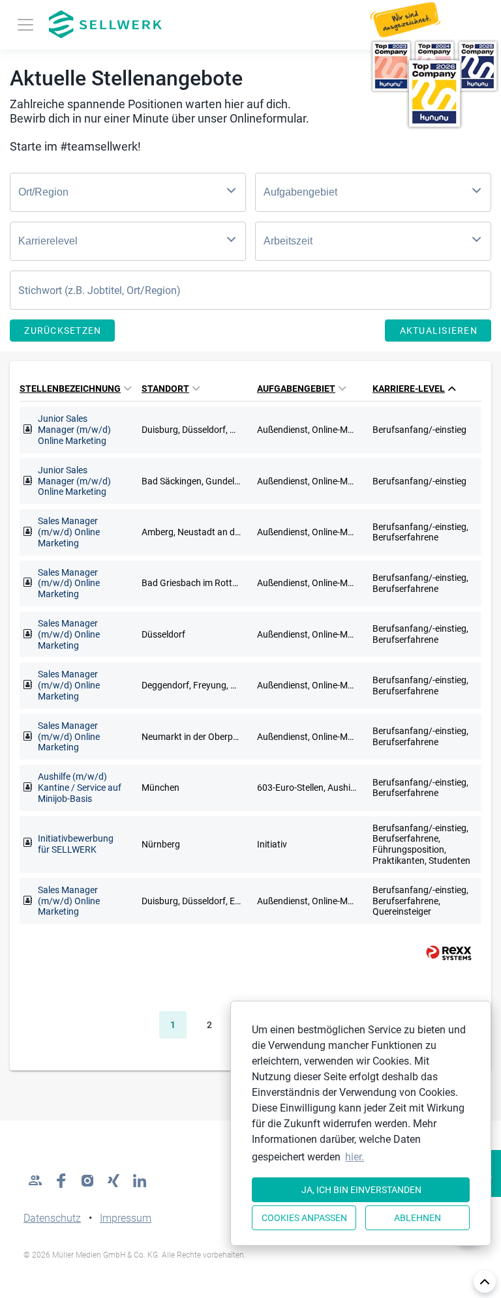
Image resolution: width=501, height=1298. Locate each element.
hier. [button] (354, 1157)
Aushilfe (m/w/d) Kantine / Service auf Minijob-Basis (79, 787)
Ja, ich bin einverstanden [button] (361, 1190)
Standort (165, 388)
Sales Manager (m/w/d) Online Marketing (69, 532)
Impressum (125, 1218)
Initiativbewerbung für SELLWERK (76, 844)
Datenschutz (52, 1218)
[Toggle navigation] (25, 25)
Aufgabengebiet (296, 388)
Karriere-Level (408, 388)
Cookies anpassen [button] (304, 1218)
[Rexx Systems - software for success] (443, 952)
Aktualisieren (439, 330)
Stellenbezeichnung (70, 388)
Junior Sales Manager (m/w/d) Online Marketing (74, 429)
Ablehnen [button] (417, 1218)
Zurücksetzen (62, 330)
